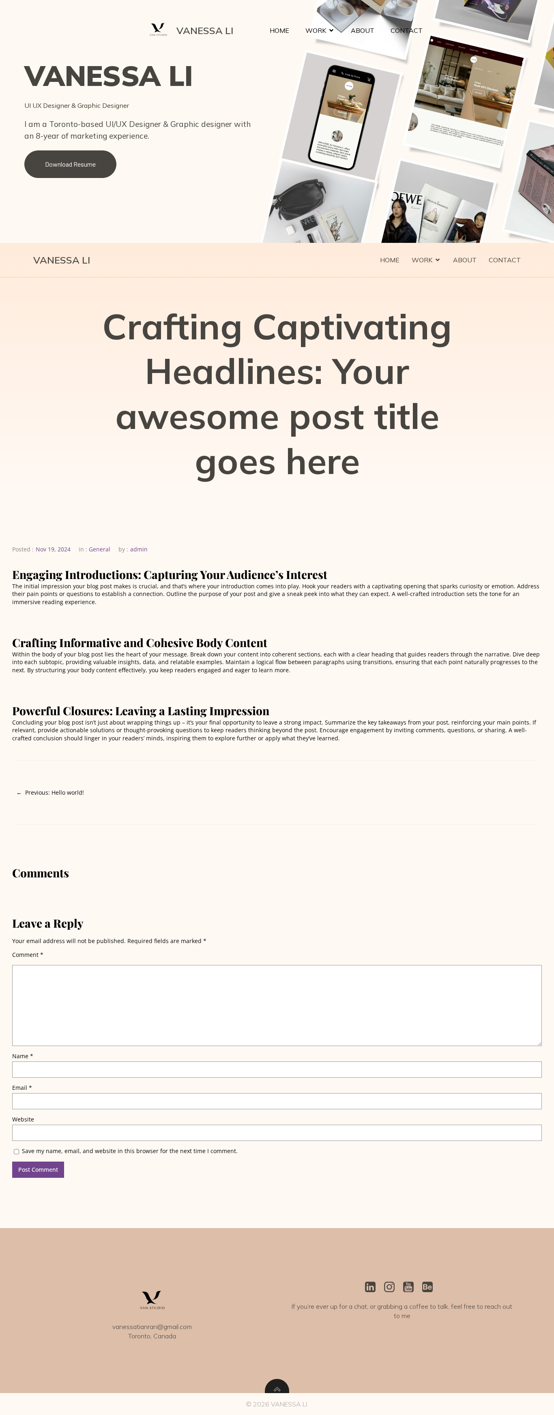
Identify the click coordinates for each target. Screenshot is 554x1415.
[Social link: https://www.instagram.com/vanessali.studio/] (392, 1287)
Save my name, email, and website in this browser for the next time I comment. (130, 1151)
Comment (27, 954)
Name (22, 1056)
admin (139, 549)
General (99, 549)
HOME (279, 30)
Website (23, 1119)
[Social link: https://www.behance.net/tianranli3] (430, 1287)
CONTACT (407, 30)
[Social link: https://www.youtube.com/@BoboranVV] (411, 1287)
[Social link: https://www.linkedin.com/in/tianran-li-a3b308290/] (373, 1287)
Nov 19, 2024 (53, 549)
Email (22, 1087)
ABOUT (362, 30)
